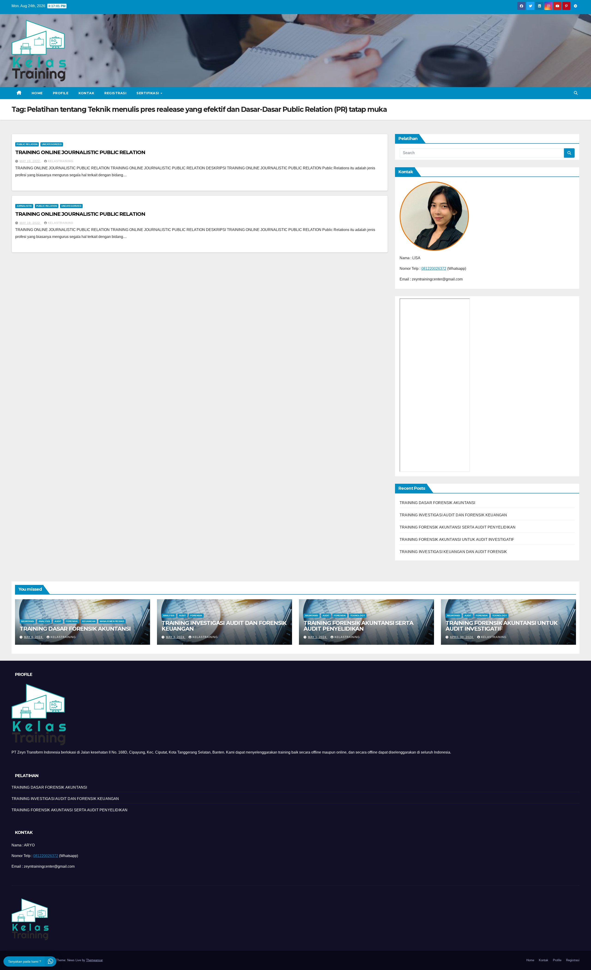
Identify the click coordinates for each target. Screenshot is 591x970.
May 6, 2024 (33, 637)
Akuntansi (27, 621)
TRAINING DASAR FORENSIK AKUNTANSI (437, 503)
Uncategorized (52, 144)
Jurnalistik (24, 206)
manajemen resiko (112, 621)
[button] (576, 93)
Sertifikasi (148, 93)
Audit (57, 621)
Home (37, 93)
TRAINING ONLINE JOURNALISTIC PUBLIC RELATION (80, 152)
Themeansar (94, 960)
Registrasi (115, 93)
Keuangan (88, 621)
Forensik (72, 621)
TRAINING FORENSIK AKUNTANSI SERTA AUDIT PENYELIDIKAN (458, 527)
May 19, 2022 (30, 161)
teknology (357, 615)
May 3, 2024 (175, 637)
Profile (61, 93)
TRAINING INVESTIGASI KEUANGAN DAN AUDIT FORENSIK (453, 552)
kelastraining (60, 161)
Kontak (86, 93)
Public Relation (27, 144)
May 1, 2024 (317, 637)
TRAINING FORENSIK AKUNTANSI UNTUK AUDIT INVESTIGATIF (457, 539)
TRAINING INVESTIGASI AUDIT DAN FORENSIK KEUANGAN (453, 515)
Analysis (44, 621)
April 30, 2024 (462, 637)
